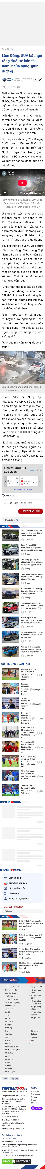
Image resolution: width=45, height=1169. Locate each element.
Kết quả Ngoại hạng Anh (36, 991)
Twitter (35, 1097)
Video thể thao (10, 1006)
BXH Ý (7, 1056)
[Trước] (5, 481)
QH (42, 675)
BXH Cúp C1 (9, 1059)
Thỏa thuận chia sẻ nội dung (12, 1135)
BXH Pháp (8, 1069)
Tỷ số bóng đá (10, 996)
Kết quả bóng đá (11, 990)
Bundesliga (9, 1021)
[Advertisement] (22, 24)
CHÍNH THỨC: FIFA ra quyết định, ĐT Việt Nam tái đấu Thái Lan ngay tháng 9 (28, 674)
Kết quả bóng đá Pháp (36, 1013)
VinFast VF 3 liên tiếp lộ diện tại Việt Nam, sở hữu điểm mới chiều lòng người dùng (32, 649)
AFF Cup (8, 1043)
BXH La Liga (9, 1053)
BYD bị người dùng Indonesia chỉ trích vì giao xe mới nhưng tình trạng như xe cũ (31, 620)
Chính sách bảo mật (9, 1138)
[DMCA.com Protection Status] (17, 1161)
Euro (6, 1031)
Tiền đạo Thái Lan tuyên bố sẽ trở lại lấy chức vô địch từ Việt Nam (28, 789)
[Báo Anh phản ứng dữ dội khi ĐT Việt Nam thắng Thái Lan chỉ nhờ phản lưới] (10, 761)
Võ (32, 1043)
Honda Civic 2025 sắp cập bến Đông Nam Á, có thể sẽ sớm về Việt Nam (32, 591)
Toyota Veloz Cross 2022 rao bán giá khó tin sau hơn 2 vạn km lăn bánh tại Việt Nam (32, 606)
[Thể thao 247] (9, 980)
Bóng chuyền (35, 1031)
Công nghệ (14, 1079)
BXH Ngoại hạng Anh (12, 1050)
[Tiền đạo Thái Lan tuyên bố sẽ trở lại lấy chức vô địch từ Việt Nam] (10, 790)
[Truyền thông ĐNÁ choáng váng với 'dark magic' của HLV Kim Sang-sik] (10, 703)
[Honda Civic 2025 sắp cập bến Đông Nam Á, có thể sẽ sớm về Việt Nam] (10, 593)
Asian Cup (8, 1034)
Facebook (36, 1094)
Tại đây (19, 1141)
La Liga (7, 1015)
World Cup (8, 1028)
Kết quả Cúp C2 (36, 1018)
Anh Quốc (39, 719)
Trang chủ (5, 49)
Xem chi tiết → (35, 470)
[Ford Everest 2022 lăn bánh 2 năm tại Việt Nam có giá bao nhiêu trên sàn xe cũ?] (10, 550)
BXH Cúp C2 (9, 1062)
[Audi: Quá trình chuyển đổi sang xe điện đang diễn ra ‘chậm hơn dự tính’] (10, 535)
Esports (34, 1037)
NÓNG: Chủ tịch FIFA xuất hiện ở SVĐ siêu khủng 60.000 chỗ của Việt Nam (29, 732)
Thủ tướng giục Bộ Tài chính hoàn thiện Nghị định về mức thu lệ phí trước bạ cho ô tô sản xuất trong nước (32, 562)
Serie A (7, 1018)
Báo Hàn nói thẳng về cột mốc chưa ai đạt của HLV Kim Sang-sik (26, 718)
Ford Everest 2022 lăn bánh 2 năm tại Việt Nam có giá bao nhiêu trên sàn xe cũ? (31, 547)
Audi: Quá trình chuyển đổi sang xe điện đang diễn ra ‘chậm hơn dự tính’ (31, 533)
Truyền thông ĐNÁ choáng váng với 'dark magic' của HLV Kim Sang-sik (25, 703)
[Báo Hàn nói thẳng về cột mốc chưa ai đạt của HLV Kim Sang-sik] (10, 717)
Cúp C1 (7, 1012)
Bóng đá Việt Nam (11, 1047)
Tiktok (34, 1103)
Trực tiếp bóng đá (11, 999)
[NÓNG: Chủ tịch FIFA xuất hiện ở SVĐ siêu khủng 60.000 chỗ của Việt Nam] (10, 732)
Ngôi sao (8, 911)
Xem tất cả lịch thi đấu (22, 489)
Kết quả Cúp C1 (36, 987)
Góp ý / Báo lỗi (30, 511)
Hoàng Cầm (38, 690)
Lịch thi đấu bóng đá (12, 987)
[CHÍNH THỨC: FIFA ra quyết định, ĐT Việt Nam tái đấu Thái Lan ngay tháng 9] (10, 674)
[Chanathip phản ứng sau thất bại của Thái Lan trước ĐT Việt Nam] (10, 775)
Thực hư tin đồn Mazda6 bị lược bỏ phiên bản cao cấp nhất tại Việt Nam (32, 576)
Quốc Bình (29, 540)
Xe (12, 49)
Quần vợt (34, 1034)
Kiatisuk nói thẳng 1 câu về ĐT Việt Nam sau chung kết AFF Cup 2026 (25, 689)
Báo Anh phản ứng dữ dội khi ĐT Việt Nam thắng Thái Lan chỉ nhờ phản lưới (28, 761)
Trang (27, 554)
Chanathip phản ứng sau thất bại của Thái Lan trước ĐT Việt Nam (28, 774)
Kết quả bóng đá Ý (36, 997)
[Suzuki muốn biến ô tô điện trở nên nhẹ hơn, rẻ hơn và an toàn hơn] (10, 637)
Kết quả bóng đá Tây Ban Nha (36, 1002)
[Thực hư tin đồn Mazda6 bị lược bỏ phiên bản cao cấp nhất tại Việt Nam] (10, 579)
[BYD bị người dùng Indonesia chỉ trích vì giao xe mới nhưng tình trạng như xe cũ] (10, 622)
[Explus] (22, 500)
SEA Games (9, 1040)
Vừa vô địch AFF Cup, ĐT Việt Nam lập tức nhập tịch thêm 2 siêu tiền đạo (28, 747)
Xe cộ (33, 1040)
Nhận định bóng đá (11, 993)
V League (8, 1025)
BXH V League (10, 1072)
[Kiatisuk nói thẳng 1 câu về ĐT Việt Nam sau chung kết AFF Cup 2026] (10, 688)
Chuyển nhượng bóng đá (13, 1002)
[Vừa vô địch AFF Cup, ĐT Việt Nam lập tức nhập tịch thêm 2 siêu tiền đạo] (10, 746)
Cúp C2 (7, 1037)
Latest (5, 1079)
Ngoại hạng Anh (10, 1009)
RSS (34, 1100)
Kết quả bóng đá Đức (36, 1008)
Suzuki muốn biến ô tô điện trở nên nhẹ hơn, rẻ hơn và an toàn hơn (32, 634)
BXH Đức (8, 1065)
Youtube (35, 1092)
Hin (41, 777)
